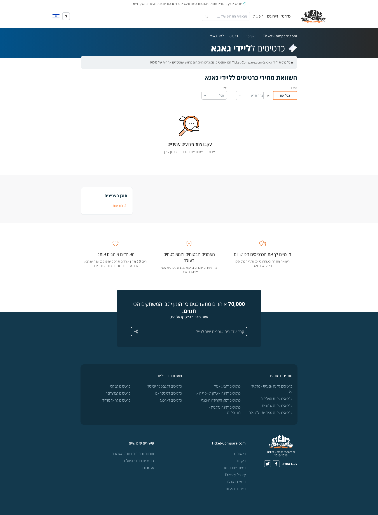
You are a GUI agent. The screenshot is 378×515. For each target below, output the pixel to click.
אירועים (272, 16)
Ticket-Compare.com (280, 36)
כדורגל (285, 16)
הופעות (258, 16)
